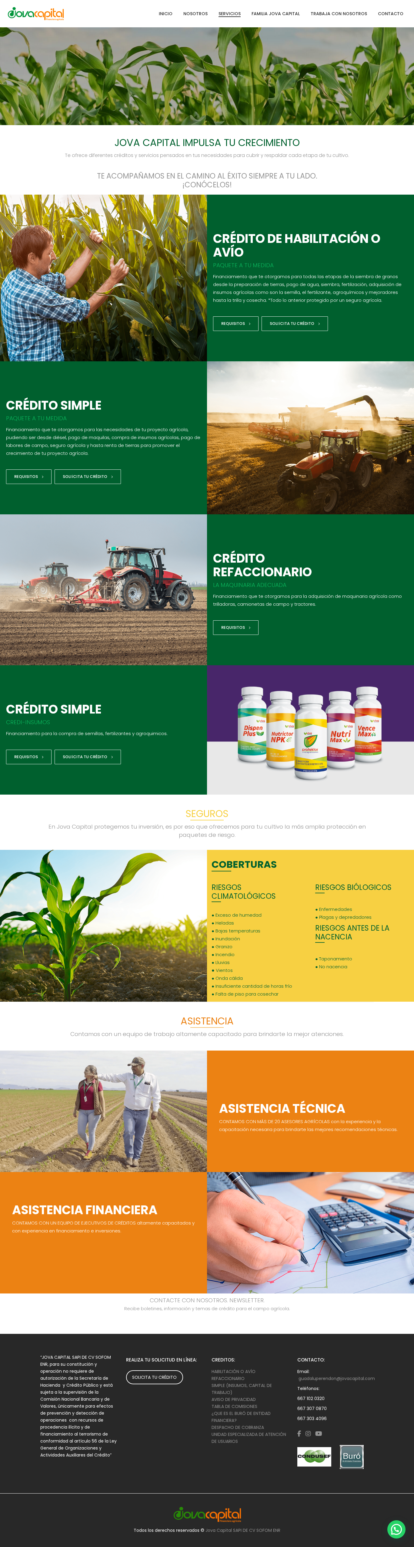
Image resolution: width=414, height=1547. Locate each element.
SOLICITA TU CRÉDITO (154, 1377)
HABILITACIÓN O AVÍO (233, 1371)
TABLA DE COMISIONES (234, 1406)
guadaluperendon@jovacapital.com (337, 1378)
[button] (396, 1529)
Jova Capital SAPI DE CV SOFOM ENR (242, 1530)
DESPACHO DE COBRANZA (238, 1427)
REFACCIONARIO (228, 1378)
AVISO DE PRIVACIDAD (234, 1399)
